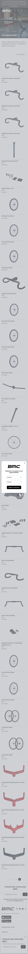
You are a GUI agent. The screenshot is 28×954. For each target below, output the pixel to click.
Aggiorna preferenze (14, 487)
